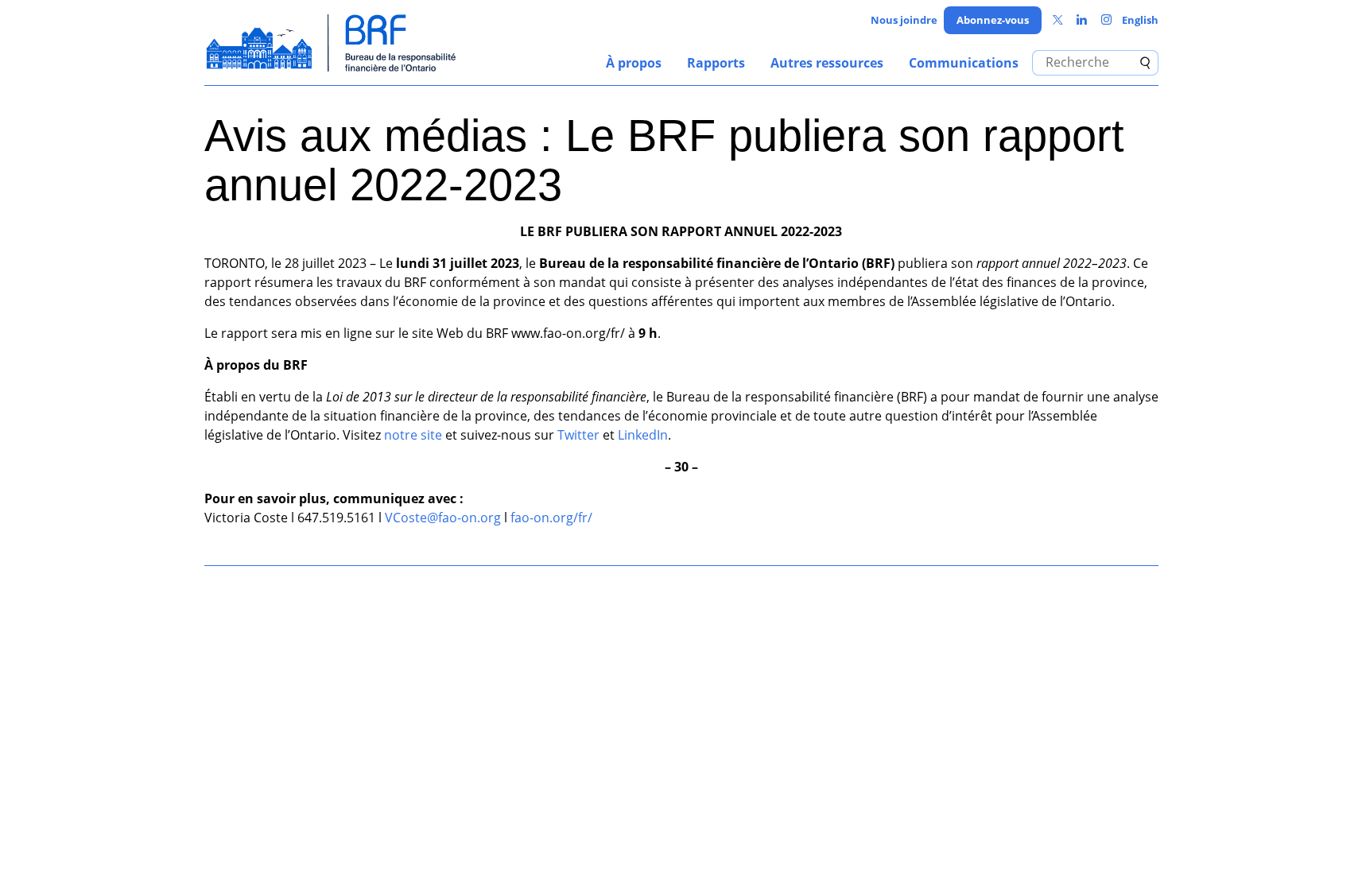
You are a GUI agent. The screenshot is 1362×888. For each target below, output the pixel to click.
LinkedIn (643, 435)
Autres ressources (826, 63)
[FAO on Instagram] (1106, 20)
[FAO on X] (1057, 20)
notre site (413, 435)
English (1140, 20)
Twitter (578, 435)
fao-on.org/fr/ (551, 517)
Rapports (716, 63)
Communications (964, 63)
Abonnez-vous (993, 20)
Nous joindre (904, 20)
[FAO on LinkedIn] (1081, 20)
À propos (634, 63)
